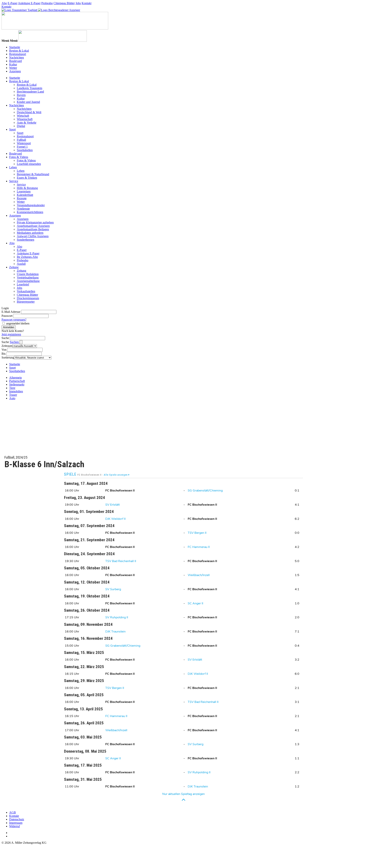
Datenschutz (16, 819)
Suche (5, 338)
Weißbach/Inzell (199, 575)
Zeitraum (7, 345)
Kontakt (86, 3)
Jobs (78, 3)
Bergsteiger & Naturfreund (33, 174)
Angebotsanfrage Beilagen (33, 229)
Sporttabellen (25, 150)
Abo (4, 3)
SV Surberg (113, 589)
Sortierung (8, 357)
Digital (21, 126)
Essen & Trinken (27, 177)
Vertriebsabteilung (28, 277)
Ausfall (21, 263)
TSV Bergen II (197, 533)
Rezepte (22, 198)
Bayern (21, 95)
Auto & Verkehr (26, 122)
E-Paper (12, 3)
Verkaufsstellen (26, 291)
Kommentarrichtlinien (30, 212)
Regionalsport (17, 54)
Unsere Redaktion (28, 274)
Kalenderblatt (25, 194)
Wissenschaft (24, 119)
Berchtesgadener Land (30, 91)
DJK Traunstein (115, 631)
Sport (12, 129)
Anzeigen (15, 71)
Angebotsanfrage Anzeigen (33, 225)
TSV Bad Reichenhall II (120, 561)
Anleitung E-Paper (29, 3)
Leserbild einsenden (29, 163)
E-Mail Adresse (11, 311)
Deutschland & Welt (29, 112)
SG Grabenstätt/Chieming (205, 490)
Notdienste (23, 208)
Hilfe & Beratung (27, 188)
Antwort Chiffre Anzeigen (33, 236)
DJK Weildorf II (115, 519)
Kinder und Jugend (28, 102)
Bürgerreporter (26, 301)
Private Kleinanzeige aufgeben (35, 222)
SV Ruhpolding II (116, 617)
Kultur (13, 64)
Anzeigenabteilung (28, 281)
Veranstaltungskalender (31, 205)
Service (13, 181)
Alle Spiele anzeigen (116, 474)
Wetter (13, 67)
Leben (13, 167)
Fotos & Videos (18, 157)
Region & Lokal (19, 50)
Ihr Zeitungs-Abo (27, 256)
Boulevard (15, 61)
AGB (12, 812)
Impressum (15, 822)
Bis (4, 353)
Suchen (14, 342)
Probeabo (47, 3)
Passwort (7, 315)
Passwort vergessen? (14, 319)
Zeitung (14, 267)
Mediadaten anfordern (30, 232)
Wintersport (24, 143)
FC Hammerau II (199, 547)
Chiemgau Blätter (64, 3)
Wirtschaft (23, 115)
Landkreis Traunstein (29, 88)
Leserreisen (24, 191)
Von (4, 349)
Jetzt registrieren (11, 334)
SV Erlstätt (112, 505)
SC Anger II (195, 603)
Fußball (21, 139)
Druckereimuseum (28, 298)
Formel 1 (22, 146)
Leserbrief (23, 284)
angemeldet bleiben (17, 323)
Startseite (14, 47)
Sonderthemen (25, 239)
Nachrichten (16, 57)
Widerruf (14, 826)
